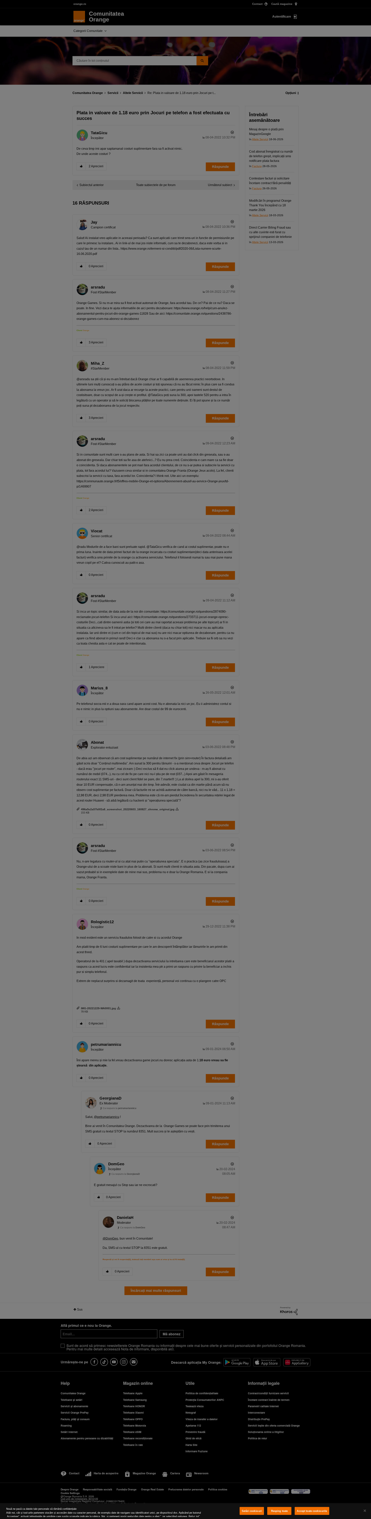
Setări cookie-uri (252, 1511)
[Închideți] (365, 1510)
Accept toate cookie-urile (312, 1511)
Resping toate (279, 1511)
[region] (185, 1511)
